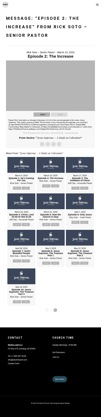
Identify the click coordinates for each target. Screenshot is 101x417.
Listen (60, 114)
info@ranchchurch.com (17, 360)
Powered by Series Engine (86, 316)
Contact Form (13, 363)
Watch (42, 114)
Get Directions (58, 352)
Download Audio (71, 133)
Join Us (55, 357)
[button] (97, 4)
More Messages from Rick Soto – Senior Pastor (42, 133)
